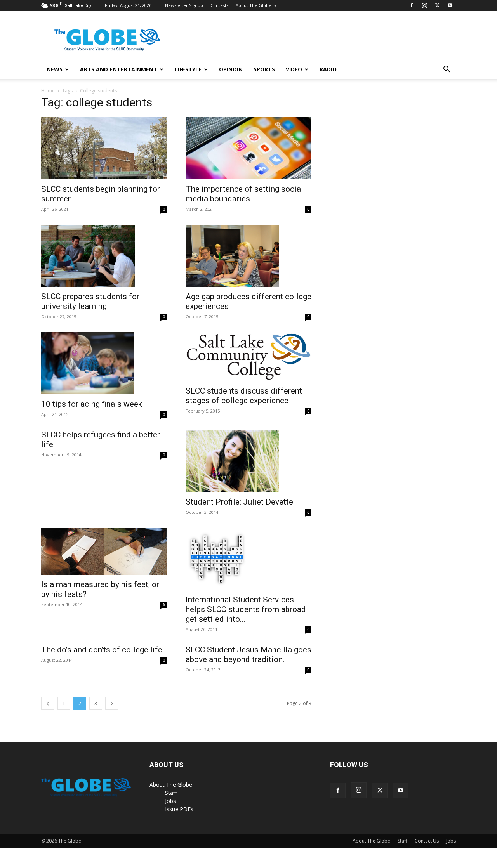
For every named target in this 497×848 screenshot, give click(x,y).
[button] (446, 70)
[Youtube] (450, 5)
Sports (264, 69)
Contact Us (427, 841)
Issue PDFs (179, 809)
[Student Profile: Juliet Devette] (248, 461)
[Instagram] (424, 5)
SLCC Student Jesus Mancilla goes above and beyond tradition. (248, 654)
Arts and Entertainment (118, 69)
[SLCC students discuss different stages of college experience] (248, 356)
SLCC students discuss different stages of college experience (244, 395)
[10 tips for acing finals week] (104, 363)
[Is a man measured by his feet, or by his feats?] (104, 551)
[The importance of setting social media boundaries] (248, 148)
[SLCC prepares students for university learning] (104, 256)
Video (294, 69)
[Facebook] (411, 5)
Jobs (170, 801)
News (55, 69)
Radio (328, 69)
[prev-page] (47, 703)
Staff (171, 792)
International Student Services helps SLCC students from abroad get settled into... (246, 609)
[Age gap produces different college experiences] (248, 256)
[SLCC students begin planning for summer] (104, 148)
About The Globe (253, 5)
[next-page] (111, 703)
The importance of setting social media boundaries (244, 193)
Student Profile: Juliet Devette (239, 501)
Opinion (231, 69)
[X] (437, 5)
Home (48, 90)
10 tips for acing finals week (91, 404)
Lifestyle (188, 69)
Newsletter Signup (184, 5)
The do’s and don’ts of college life (101, 649)
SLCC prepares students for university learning (90, 301)
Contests (219, 5)
